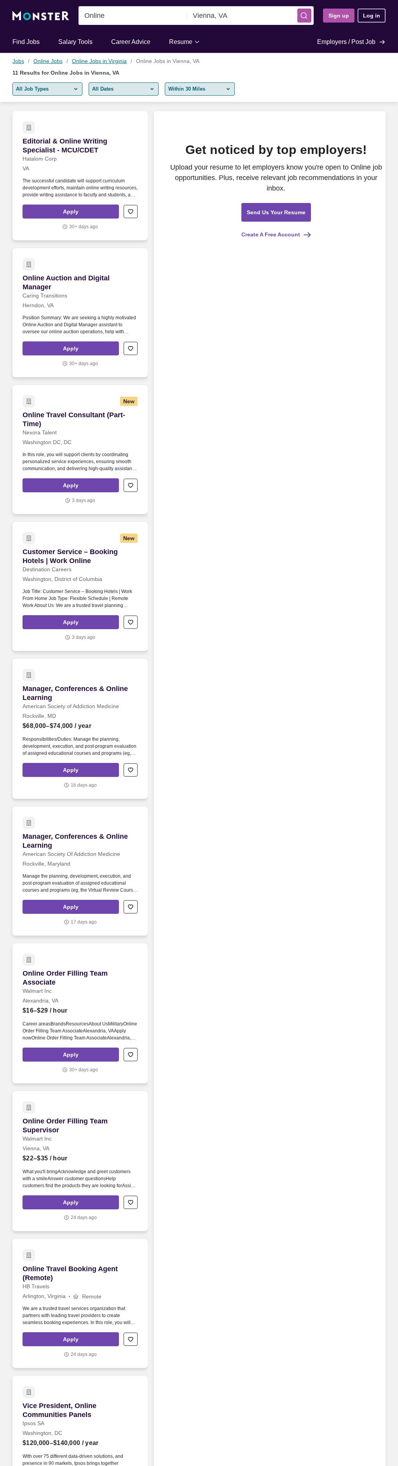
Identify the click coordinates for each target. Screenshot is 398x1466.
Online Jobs (48, 61)
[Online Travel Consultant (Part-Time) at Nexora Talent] (80, 449)
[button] (304, 16)
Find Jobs (26, 41)
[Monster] (40, 16)
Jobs (18, 61)
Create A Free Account (270, 234)
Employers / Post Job (346, 41)
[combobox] (133, 15)
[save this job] (131, 211)
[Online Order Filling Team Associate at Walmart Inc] (80, 1013)
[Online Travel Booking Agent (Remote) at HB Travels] (80, 1303)
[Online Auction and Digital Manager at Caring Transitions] (80, 312)
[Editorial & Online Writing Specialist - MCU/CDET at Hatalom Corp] (80, 176)
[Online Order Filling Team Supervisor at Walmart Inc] (80, 1161)
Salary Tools (75, 41)
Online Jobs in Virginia (99, 61)
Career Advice (130, 41)
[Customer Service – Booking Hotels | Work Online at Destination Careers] (80, 586)
